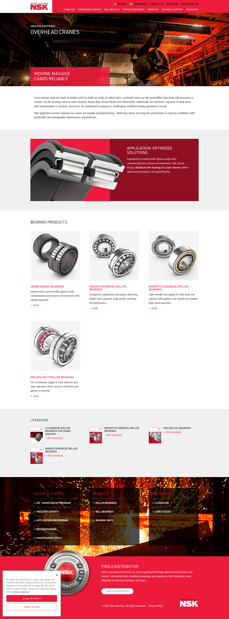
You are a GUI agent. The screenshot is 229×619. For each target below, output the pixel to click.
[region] (31, 593)
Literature (162, 502)
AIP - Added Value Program (53, 502)
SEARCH (171, 3)
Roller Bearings (106, 502)
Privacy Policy (156, 605)
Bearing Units (104, 520)
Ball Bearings (104, 511)
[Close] (57, 575)
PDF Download (55, 438)
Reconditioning (46, 529)
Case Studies (163, 511)
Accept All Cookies (32, 598)
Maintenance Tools (49, 537)
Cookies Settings (32, 607)
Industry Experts (47, 511)
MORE (35, 305)
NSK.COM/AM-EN (190, 3)
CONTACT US (156, 3)
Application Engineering (52, 520)
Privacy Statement (21, 592)
